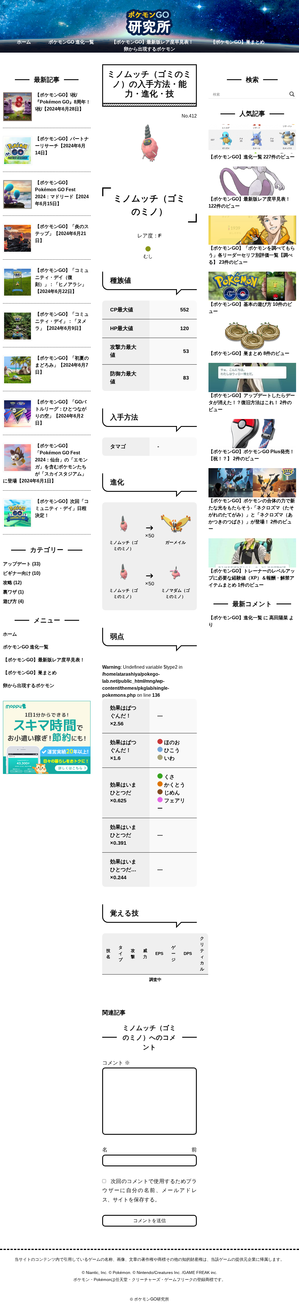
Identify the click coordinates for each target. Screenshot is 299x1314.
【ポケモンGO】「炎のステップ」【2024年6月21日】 (62, 233)
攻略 (7, 582)
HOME (149, 1292)
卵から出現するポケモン (149, 48)
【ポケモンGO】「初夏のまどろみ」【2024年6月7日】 (62, 365)
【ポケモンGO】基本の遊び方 (240, 304)
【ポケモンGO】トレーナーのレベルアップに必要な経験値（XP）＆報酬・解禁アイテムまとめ (251, 577)
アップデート (17, 563)
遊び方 (10, 601)
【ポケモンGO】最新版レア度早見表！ (152, 41)
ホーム (24, 41)
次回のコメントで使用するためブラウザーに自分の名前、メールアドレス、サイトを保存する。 (149, 1190)
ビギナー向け (17, 573)
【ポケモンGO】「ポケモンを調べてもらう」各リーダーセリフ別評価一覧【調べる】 (251, 255)
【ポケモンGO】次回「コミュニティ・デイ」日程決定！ (62, 508)
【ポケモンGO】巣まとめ (238, 41)
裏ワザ (10, 591)
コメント (116, 1063)
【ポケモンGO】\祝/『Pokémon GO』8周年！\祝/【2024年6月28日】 (63, 101)
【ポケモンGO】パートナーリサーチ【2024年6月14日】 (62, 145)
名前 (149, 1150)
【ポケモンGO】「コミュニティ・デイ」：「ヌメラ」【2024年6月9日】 (62, 321)
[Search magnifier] (292, 94)
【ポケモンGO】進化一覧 (235, 156)
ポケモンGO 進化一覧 (71, 41)
